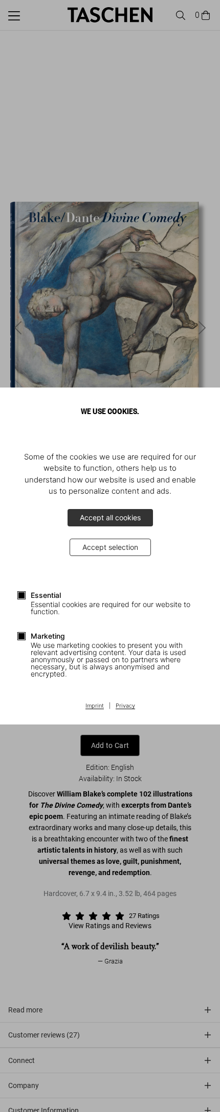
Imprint (94, 706)
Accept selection (110, 547)
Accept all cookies (110, 517)
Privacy (125, 706)
